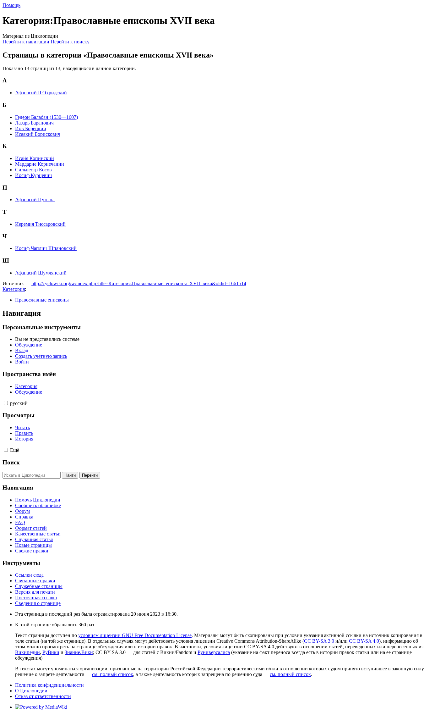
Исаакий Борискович (37, 134)
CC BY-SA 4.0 (364, 641)
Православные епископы (42, 299)
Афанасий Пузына (35, 199)
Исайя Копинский (34, 158)
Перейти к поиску (70, 41)
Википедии (27, 652)
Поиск (11, 462)
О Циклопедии (31, 690)
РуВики (50, 652)
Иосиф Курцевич (33, 175)
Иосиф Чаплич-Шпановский (46, 248)
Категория (14, 289)
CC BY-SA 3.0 (319, 641)
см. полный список (112, 674)
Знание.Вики (79, 652)
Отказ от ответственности (43, 696)
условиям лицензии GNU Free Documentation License (135, 635)
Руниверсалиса (214, 652)
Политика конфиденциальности (49, 685)
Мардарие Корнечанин (39, 164)
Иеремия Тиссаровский (40, 224)
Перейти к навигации (26, 41)
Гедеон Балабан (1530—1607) (46, 117)
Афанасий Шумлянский (41, 272)
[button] (6, 403)
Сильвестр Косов (33, 169)
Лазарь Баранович (34, 122)
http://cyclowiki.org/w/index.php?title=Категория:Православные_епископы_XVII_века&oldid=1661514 (138, 283)
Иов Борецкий (30, 128)
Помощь (11, 5)
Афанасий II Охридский (41, 92)
